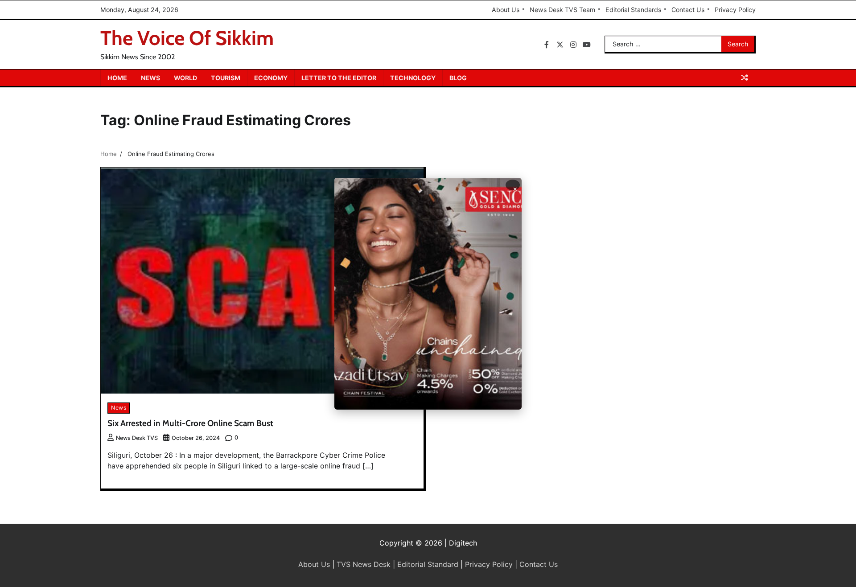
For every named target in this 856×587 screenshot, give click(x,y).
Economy (271, 78)
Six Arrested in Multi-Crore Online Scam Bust (190, 423)
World (185, 78)
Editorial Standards (633, 9)
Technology (413, 78)
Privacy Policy (735, 9)
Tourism (225, 78)
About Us (505, 9)
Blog (458, 78)
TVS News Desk (364, 564)
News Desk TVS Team (562, 9)
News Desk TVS (137, 438)
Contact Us (687, 9)
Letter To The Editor (338, 78)
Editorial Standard (427, 564)
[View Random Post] (744, 77)
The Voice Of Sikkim (187, 38)
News (150, 78)
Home (117, 78)
